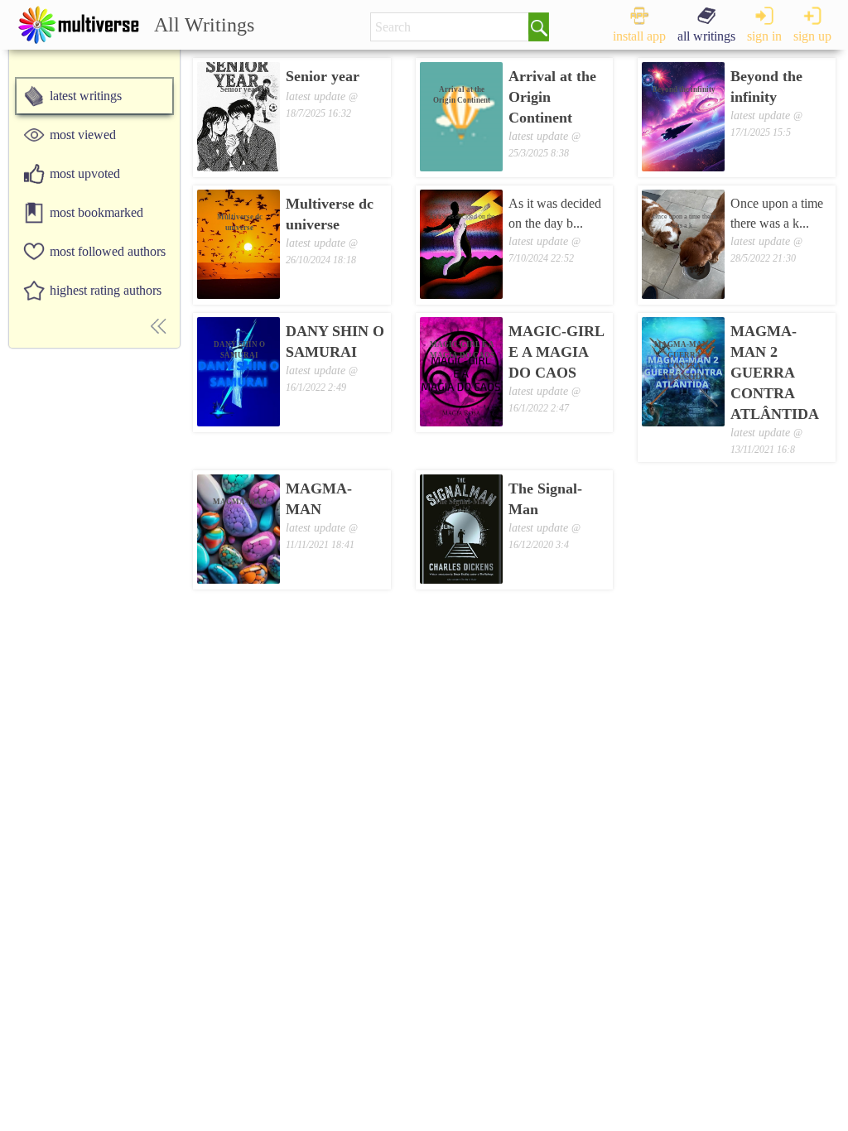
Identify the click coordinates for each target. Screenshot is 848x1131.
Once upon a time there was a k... (776, 213)
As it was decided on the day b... (554, 213)
